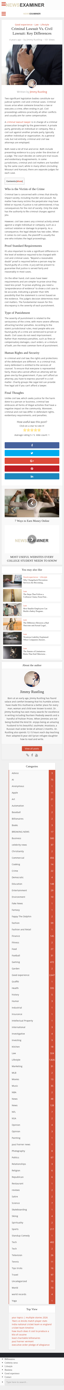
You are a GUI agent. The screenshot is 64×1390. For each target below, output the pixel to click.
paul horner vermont (23, 1341)
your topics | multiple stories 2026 (30, 1317)
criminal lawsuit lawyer (19, 122)
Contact (8, 1377)
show (19, 181)
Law (36, 24)
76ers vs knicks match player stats (29, 1320)
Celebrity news (11, 1363)
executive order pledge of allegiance (31, 1344)
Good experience (23, 24)
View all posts (32, 748)
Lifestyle (45, 24)
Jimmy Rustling (34, 39)
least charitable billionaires (26, 1337)
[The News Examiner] (25, 5)
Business (8, 1370)
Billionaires (10, 1359)
